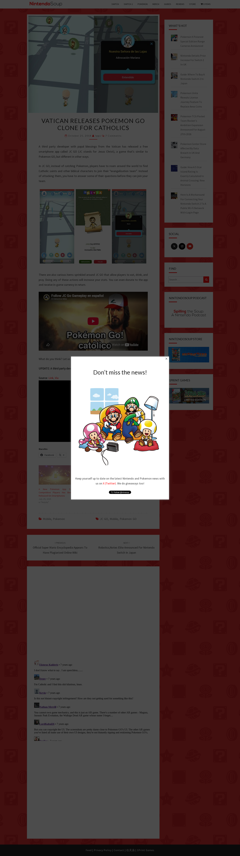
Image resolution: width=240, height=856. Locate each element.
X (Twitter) (109, 483)
